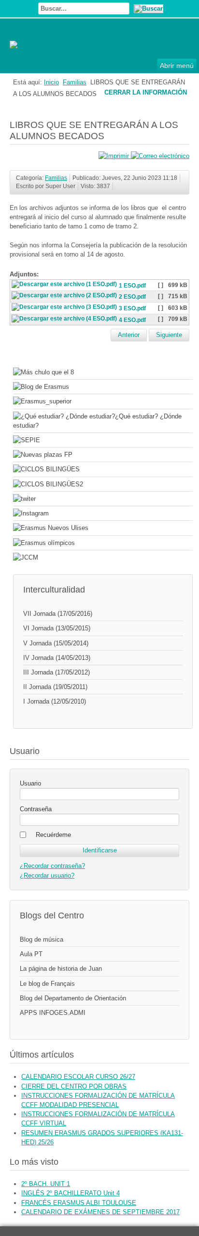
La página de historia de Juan (61, 968)
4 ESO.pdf (132, 320)
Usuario (30, 783)
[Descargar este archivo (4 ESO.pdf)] (65, 320)
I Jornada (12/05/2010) (54, 701)
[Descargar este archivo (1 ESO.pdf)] (65, 286)
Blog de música (41, 939)
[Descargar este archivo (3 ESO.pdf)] (65, 308)
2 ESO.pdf (132, 297)
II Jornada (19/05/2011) (55, 686)
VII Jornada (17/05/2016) (57, 613)
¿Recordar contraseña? (52, 865)
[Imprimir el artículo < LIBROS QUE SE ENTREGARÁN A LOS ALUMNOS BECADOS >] (115, 156)
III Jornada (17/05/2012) (56, 672)
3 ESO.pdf (132, 308)
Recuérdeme (53, 834)
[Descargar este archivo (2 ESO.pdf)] (65, 297)
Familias (74, 82)
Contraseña (36, 809)
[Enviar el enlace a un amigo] (160, 156)
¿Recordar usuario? (47, 875)
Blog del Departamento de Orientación (73, 998)
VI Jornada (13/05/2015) (56, 628)
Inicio (51, 82)
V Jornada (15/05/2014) (55, 643)
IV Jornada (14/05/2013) (56, 657)
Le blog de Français (47, 983)
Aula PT (31, 954)
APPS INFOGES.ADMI (52, 1012)
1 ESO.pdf (132, 286)
